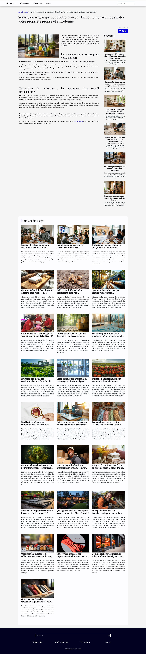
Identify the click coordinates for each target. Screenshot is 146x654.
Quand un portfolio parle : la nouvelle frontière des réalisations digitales (70, 247)
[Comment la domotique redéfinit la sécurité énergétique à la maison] (114, 101)
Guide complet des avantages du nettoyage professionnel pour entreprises (72, 381)
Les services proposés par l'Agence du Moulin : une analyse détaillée (72, 556)
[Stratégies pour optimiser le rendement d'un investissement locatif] (108, 323)
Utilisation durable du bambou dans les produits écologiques (71, 334)
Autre (48, 3)
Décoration (38, 3)
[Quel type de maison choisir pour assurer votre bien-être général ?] (73, 500)
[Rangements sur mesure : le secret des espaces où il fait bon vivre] (114, 187)
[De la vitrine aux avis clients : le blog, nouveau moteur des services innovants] (108, 234)
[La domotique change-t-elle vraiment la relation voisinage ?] (114, 158)
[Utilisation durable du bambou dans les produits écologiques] (73, 323)
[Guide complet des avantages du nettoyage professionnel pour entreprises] (73, 368)
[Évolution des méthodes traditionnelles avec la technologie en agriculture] (37, 368)
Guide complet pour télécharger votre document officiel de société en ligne (73, 424)
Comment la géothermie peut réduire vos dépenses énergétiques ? (106, 293)
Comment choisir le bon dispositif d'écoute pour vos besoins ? (37, 291)
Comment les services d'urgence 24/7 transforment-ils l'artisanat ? (37, 334)
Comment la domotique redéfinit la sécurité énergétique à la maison (115, 111)
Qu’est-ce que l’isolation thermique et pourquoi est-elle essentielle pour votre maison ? (36, 601)
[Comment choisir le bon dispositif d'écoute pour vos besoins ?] (37, 279)
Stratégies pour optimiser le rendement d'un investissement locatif (107, 336)
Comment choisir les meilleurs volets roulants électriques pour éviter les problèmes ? (107, 556)
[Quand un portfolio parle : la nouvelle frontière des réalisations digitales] (73, 234)
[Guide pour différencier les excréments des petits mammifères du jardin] (73, 279)
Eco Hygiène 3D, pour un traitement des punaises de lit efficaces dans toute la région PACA (35, 426)
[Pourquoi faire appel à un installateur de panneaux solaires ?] (108, 500)
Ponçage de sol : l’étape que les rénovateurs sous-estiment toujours (115, 139)
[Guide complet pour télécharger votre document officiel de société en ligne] (73, 411)
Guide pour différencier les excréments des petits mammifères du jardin (69, 293)
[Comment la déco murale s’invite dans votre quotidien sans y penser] (114, 46)
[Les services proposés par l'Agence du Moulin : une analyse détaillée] (73, 543)
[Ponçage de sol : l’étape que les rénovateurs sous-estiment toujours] (114, 129)
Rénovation (10, 3)
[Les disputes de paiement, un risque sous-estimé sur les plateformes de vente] (114, 73)
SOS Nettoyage (78, 121)
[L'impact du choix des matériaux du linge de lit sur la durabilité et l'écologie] (108, 454)
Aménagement (24, 3)
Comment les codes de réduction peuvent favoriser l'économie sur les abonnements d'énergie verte (36, 468)
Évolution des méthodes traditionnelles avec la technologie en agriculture (37, 381)
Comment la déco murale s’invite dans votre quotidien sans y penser (115, 56)
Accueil (20, 12)
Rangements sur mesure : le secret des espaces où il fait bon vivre (114, 198)
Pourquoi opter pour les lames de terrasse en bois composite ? (37, 511)
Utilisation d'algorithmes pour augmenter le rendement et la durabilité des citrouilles (106, 381)
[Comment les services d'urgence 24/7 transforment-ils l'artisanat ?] (37, 323)
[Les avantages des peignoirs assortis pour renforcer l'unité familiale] (108, 411)
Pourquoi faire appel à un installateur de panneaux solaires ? (107, 513)
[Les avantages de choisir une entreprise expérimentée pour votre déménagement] (73, 454)
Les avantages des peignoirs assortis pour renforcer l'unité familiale (106, 424)
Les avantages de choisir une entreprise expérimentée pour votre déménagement (71, 468)
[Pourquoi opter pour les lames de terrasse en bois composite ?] (37, 500)
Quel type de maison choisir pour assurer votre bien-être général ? (73, 511)
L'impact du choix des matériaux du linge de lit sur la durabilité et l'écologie (107, 468)
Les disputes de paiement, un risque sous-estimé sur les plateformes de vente (115, 84)
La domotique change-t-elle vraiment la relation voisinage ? (114, 169)
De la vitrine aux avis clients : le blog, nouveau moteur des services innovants (106, 247)
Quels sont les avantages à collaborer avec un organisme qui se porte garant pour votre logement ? (37, 557)
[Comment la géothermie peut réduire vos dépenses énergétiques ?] (108, 279)
